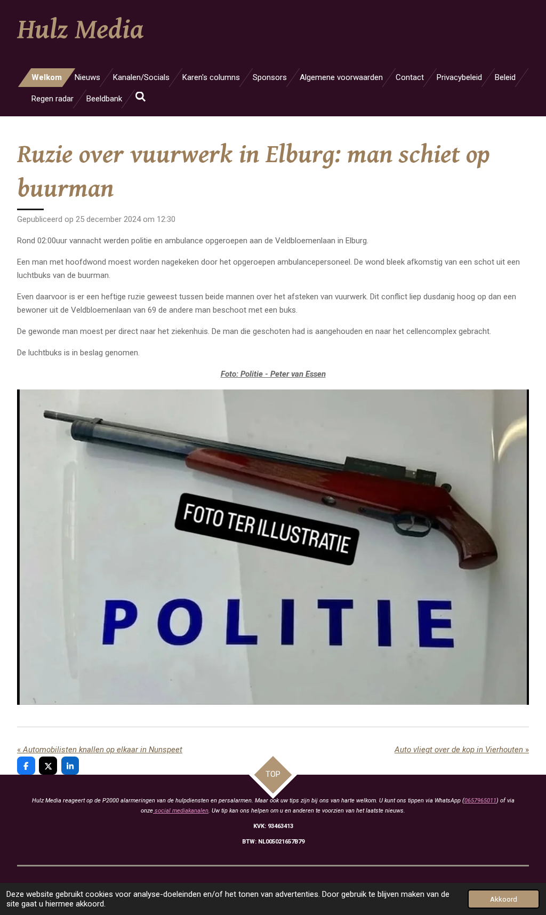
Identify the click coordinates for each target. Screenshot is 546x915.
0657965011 (480, 800)
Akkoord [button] (503, 899)
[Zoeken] (140, 97)
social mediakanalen (180, 810)
